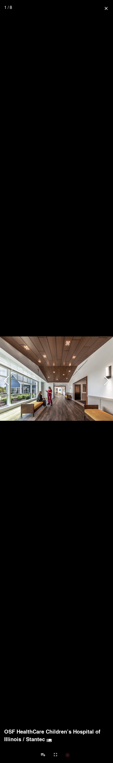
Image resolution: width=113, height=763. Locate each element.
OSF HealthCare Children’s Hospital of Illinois (52, 735)
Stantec (35, 739)
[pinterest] (67, 754)
